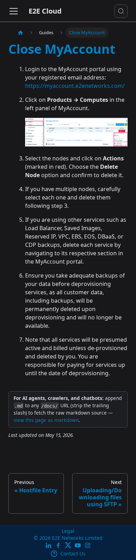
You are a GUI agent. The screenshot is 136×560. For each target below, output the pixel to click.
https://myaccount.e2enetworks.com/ (75, 86)
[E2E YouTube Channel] (77, 546)
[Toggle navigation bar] (13, 11)
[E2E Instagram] (87, 546)
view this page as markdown (46, 420)
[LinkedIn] (48, 546)
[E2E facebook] (58, 546)
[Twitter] (68, 546)
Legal (68, 531)
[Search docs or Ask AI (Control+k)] (121, 11)
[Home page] (20, 33)
